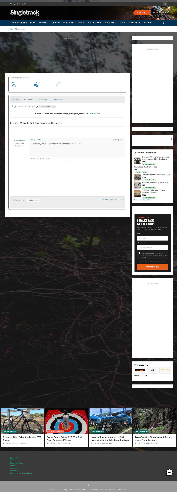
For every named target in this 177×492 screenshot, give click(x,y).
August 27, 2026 (141, 443)
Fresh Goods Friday (55, 431)
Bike (13, 82)
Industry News (98, 431)
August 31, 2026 (9, 443)
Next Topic (118, 200)
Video (81, 23)
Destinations (94, 23)
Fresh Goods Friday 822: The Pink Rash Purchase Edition (65, 439)
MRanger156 (20, 140)
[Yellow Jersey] (165, 370)
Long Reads (69, 23)
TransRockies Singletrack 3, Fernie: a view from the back (153, 439)
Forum (54, 23)
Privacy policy (163, 261)
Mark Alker (108, 443)
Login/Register (19, 23)
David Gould (152, 443)
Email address (142, 242)
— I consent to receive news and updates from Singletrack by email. (154, 255)
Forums (16, 99)
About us (13, 468)
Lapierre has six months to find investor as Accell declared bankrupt (110, 439)
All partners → (141, 375)
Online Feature (10, 431)
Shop (122, 23)
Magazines (110, 23)
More (146, 23)
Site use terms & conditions (21, 473)
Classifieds (134, 23)
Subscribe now (153, 267)
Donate (12, 465)
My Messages (58, 99)
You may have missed (22, 405)
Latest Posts (28, 99)
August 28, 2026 (53, 443)
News (33, 23)
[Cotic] (140, 370)
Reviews (43, 23)
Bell (152, 370)
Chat (35, 82)
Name (139, 233)
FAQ (11, 460)
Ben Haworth (21, 443)
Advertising (14, 471)
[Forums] (12, 106)
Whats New (43, 99)
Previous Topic (107, 200)
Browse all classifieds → (142, 200)
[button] (169, 472)
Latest (58, 82)
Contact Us (14, 458)
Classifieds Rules (16, 463)
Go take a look (94, 114)
